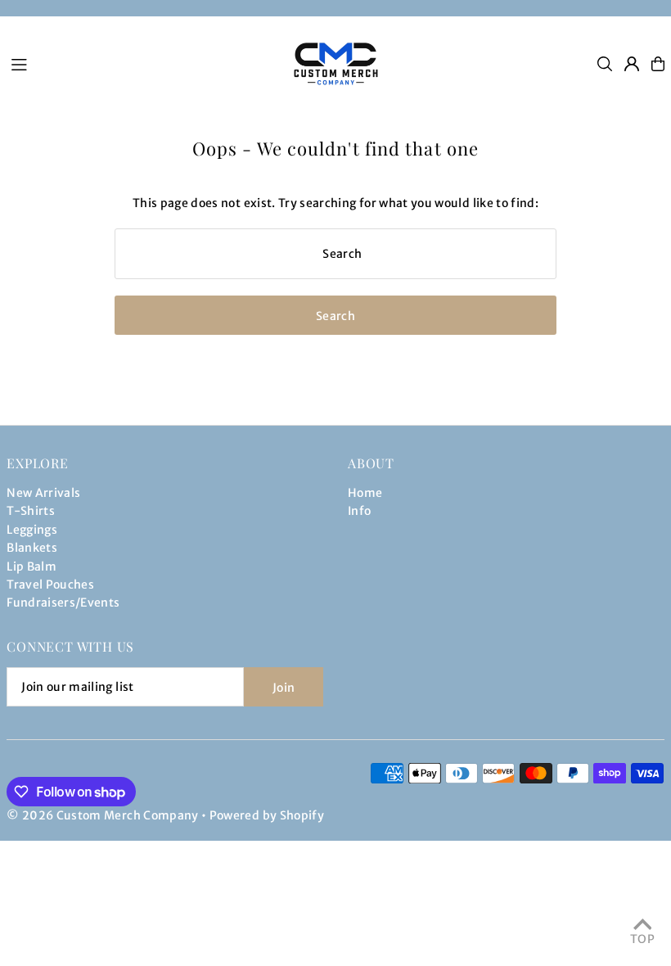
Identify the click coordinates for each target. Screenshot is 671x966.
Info (359, 510)
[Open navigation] (139, 63)
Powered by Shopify (266, 815)
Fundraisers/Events (63, 602)
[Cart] (657, 63)
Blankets (32, 547)
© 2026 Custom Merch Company (102, 815)
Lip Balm (31, 566)
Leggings (32, 529)
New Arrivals (43, 492)
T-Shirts (31, 510)
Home (365, 492)
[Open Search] (604, 63)
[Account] (631, 63)
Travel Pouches (50, 584)
